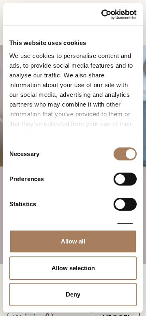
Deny (73, 294)
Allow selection (73, 268)
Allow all (73, 241)
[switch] (125, 179)
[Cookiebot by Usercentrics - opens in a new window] (103, 14)
